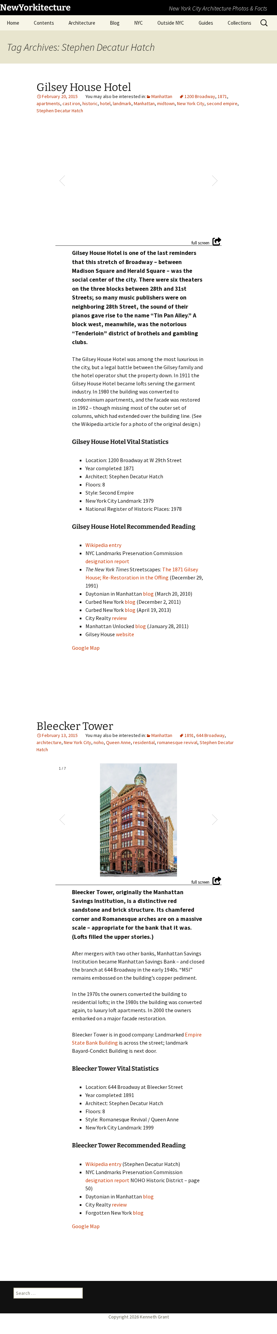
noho (99, 742)
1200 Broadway (199, 96)
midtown (166, 103)
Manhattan (161, 96)
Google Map (86, 647)
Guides (206, 23)
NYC (138, 23)
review (119, 618)
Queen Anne (118, 742)
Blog (115, 23)
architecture (48, 742)
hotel (105, 103)
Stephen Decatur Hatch (59, 111)
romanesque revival (177, 742)
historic (90, 103)
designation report (107, 561)
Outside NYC (170, 23)
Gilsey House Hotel (83, 87)
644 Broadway (210, 735)
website (125, 634)
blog (148, 593)
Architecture (82, 23)
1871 (222, 96)
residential (144, 742)
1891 (189, 735)
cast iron (71, 103)
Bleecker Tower (74, 726)
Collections (239, 23)
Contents (44, 23)
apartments (48, 103)
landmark (122, 103)
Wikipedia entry (103, 545)
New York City (190, 103)
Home (13, 23)
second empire (222, 103)
